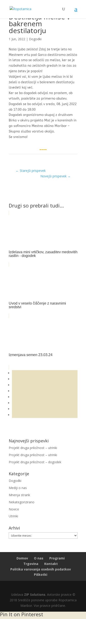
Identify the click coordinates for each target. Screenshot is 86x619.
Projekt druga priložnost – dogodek (35, 462)
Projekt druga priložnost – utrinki (33, 448)
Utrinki (13, 516)
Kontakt (51, 563)
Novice (14, 509)
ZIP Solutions (34, 594)
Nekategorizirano (21, 502)
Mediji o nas (18, 488)
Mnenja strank (19, 495)
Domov (22, 558)
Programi (57, 558)
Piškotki (40, 574)
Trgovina (30, 563)
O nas (38, 558)
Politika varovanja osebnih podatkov (40, 569)
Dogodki (35, 39)
